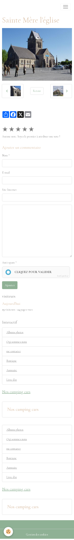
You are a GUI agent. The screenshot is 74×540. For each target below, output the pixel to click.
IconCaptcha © (62, 276)
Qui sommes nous (16, 342)
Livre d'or (11, 380)
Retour (37, 91)
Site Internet (9, 189)
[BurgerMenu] (65, 6)
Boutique (11, 361)
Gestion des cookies (37, 534)
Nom (5, 155)
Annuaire (11, 370)
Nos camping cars (23, 409)
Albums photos (14, 332)
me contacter (13, 351)
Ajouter (10, 285)
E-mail (6, 172)
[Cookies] (8, 531)
